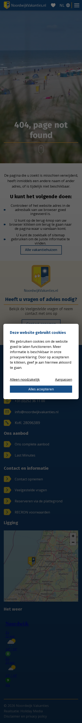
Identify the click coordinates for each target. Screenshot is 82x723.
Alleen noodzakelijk (25, 379)
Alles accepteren (41, 389)
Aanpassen (63, 379)
